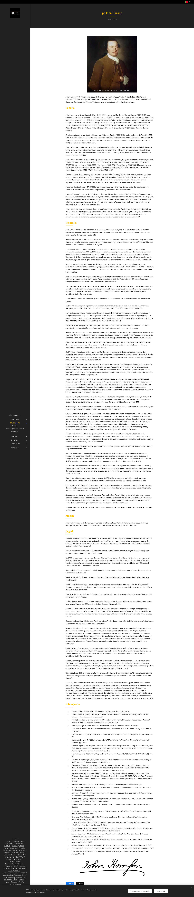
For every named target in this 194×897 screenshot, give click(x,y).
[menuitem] (15, 415)
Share (71, 883)
